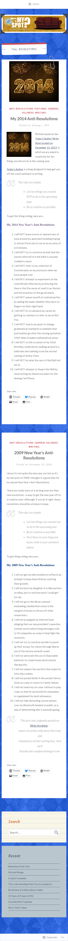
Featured (40, 108)
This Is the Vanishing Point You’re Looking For (30, 884)
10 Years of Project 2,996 (20, 896)
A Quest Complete (17, 878)
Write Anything (39, 725)
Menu (36, 4)
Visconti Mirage (15, 872)
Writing (40, 112)
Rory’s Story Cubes (17, 907)
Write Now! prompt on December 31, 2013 (47, 143)
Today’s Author (43, 138)
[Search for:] (34, 832)
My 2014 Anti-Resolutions (34, 118)
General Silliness (46, 442)
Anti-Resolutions (21, 108)
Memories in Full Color (19, 866)
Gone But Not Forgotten (20, 901)
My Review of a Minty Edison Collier (25, 890)
